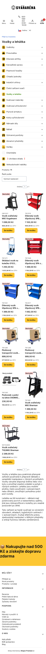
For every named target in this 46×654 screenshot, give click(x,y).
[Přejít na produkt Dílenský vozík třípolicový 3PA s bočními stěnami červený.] (34, 246)
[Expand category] (42, 47)
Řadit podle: (7, 174)
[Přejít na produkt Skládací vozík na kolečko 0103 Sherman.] (11, 246)
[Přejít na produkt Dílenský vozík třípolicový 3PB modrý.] (34, 291)
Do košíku (8, 230)
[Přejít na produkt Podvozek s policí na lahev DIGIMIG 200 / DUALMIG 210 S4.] (11, 380)
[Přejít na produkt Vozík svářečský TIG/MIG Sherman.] (11, 433)
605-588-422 (24, 19)
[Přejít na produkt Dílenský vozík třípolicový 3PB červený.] (34, 201)
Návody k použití (9, 614)
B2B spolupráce (8, 642)
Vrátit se (5, 617)
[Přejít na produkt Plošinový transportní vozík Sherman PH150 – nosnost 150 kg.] (11, 335)
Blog (4, 644)
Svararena (8, 37)
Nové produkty (8, 581)
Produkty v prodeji (9, 584)
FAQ (3, 612)
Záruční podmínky (9, 622)
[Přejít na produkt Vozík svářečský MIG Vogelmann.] (11, 201)
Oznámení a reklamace (11, 619)
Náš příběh (6, 639)
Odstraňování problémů (11, 624)
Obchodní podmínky (10, 627)
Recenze (5, 594)
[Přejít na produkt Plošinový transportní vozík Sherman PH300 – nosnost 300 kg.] (34, 335)
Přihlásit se (6, 579)
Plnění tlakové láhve (10, 597)
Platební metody (8, 599)
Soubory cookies (8, 629)
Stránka (19, 187)
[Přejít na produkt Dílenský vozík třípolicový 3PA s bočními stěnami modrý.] (11, 291)
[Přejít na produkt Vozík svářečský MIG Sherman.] (34, 384)
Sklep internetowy (20, 651)
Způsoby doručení (9, 601)
